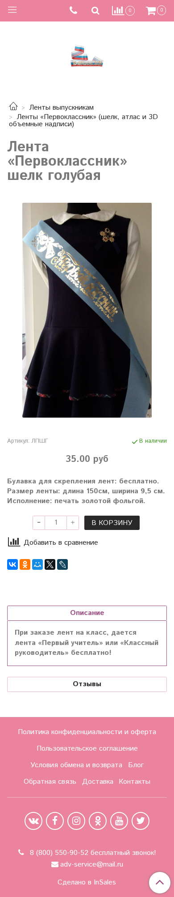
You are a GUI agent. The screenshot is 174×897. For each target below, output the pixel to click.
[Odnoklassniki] (98, 821)
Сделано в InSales (87, 882)
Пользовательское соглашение (87, 748)
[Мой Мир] (37, 564)
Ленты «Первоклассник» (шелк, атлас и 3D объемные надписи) (83, 120)
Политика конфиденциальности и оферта (87, 732)
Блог (136, 765)
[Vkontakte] (33, 821)
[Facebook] (55, 821)
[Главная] (13, 108)
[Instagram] (76, 821)
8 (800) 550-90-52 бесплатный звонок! (92, 853)
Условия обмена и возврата (76, 765)
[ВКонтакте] (12, 564)
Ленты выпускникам (61, 108)
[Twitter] (140, 821)
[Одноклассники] (25, 564)
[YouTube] (119, 821)
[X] (50, 564)
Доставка (97, 782)
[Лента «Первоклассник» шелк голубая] (87, 310)
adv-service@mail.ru (91, 864)
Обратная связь (50, 782)
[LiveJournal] (62, 564)
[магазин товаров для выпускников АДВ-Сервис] (87, 53)
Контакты (134, 782)
